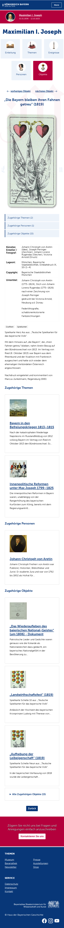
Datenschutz (11, 884)
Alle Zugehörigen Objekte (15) (29, 794)
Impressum (11, 887)
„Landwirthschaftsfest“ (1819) (31, 695)
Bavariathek (11, 863)
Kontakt (9, 891)
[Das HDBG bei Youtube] (56, 920)
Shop (36, 867)
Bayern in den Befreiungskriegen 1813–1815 (32, 425)
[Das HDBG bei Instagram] (50, 920)
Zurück (32, 808)
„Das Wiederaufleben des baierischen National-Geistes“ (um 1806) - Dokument (32, 630)
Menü (56, 5)
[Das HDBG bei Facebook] (44, 920)
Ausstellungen (40, 863)
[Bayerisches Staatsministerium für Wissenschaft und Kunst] (32, 907)
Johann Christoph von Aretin (31, 559)
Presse (36, 859)
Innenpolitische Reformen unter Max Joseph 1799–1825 (32, 486)
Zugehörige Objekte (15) (21, 233)
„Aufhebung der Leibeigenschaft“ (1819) (27, 756)
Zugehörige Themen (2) (20, 217)
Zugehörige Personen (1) (21, 225)
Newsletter (11, 867)
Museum (9, 859)
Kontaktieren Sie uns (32, 836)
